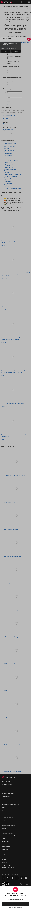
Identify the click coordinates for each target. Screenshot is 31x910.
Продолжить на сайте (15, 907)
